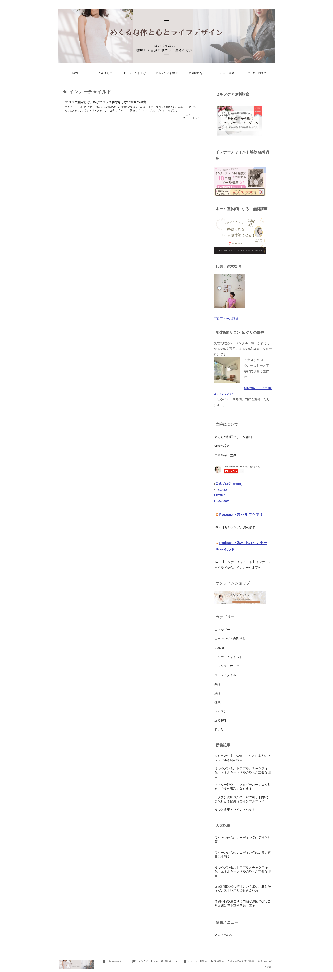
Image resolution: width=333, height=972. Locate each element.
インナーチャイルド (228, 657)
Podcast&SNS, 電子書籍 (241, 961)
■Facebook (221, 500)
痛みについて (223, 935)
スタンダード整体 (197, 961)
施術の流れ (222, 446)
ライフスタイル (225, 675)
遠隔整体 (220, 720)
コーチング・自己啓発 (230, 638)
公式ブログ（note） (230, 484)
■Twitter (219, 495)
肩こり (219, 729)
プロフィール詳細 (226, 318)
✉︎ (245, 388)
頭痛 (217, 684)
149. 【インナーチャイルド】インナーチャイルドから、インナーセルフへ (242, 564)
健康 (217, 702)
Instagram (222, 489)
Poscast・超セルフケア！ (241, 514)
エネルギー (222, 629)
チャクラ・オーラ (226, 666)
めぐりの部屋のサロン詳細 (233, 437)
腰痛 (217, 693)
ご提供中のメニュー (118, 961)
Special (219, 648)
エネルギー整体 (225, 455)
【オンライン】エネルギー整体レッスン (158, 961)
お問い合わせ (265, 961)
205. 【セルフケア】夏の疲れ (235, 527)
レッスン (220, 711)
